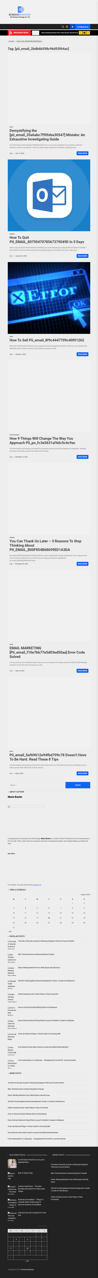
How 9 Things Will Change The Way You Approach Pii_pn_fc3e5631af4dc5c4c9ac (42, 440)
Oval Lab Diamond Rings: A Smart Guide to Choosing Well (29, 1126)
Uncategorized (14, 435)
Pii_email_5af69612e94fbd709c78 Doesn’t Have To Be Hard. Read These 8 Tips (48, 757)
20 (49, 918)
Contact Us (37, 885)
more (11, 127)
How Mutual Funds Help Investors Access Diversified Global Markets (33, 1133)
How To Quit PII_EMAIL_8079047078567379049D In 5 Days (47, 239)
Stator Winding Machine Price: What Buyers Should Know (29, 1095)
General (12, 234)
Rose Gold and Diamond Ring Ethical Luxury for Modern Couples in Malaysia (36, 1120)
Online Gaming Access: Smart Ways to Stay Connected (28, 1108)
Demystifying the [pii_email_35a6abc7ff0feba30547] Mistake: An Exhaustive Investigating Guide (47, 134)
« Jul (9, 931)
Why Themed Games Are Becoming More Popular (26, 1089)
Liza (11, 153)
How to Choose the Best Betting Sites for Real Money (27, 1114)
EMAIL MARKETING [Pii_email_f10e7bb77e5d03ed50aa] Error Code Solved (47, 652)
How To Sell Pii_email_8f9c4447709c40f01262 (47, 340)
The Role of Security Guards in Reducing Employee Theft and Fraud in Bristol (36, 1083)
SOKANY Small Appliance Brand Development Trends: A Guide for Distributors (36, 1101)
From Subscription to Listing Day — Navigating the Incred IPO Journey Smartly (36, 1139)
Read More (82, 153)
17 (14, 918)
